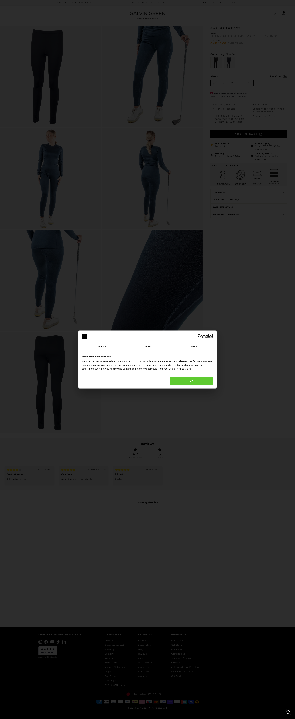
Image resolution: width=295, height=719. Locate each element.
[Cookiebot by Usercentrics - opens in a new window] (199, 336)
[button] (288, 712)
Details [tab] (147, 346)
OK (191, 380)
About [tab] (193, 346)
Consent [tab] (101, 346)
